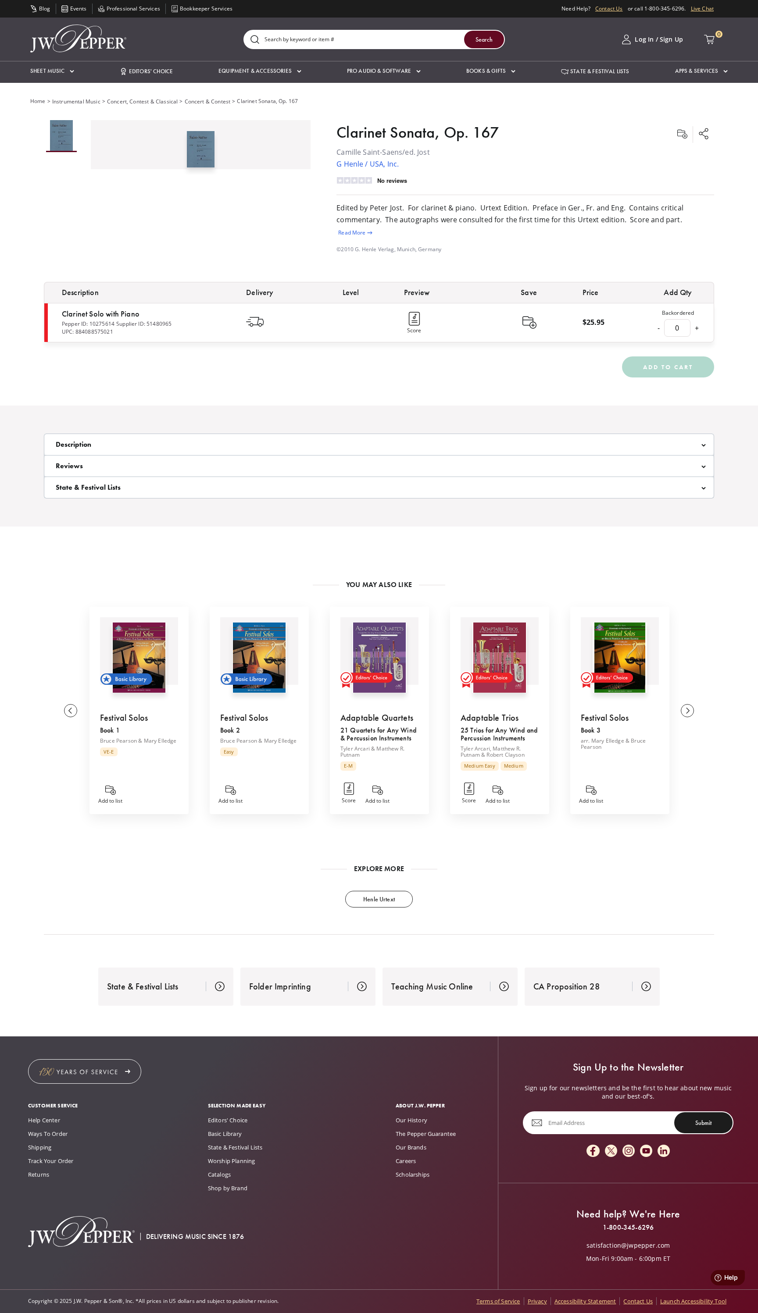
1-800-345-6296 (628, 1227)
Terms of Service (498, 1301)
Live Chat (702, 8)
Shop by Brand (227, 1188)
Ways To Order (48, 1134)
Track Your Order (51, 1161)
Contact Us (609, 8)
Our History (411, 1120)
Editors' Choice (227, 1120)
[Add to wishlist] (682, 134)
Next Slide (687, 710)
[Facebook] (593, 1151)
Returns (38, 1174)
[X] (611, 1151)
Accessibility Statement (585, 1301)
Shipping (39, 1147)
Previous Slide (70, 710)
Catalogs (219, 1174)
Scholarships (412, 1174)
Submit (703, 1123)
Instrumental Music (76, 101)
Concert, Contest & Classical (142, 101)
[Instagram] (628, 1151)
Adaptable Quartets (376, 717)
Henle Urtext (379, 899)
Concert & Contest (208, 101)
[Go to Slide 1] (61, 136)
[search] (255, 40)
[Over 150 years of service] (84, 1071)
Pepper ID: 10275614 (88, 323)
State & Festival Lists (235, 1147)
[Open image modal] (200, 153)
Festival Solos (124, 717)
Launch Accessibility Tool (693, 1301)
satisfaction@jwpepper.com (628, 1245)
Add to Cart (668, 367)
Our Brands (411, 1147)
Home (38, 101)
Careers (406, 1161)
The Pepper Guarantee (426, 1134)
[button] (52, 71)
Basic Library (225, 1134)
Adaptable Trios (489, 717)
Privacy (537, 1301)
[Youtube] (646, 1151)
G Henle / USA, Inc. (367, 164)
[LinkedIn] (664, 1151)
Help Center (44, 1120)
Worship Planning (231, 1161)
